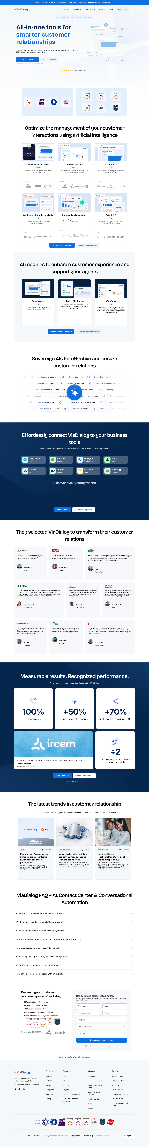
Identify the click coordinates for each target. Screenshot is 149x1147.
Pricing (110, 9)
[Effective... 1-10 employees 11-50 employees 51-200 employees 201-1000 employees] (101, 1033)
